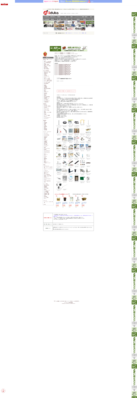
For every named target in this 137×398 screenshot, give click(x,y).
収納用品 (45, 186)
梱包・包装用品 (46, 185)
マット (45, 84)
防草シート (46, 154)
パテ (45, 60)
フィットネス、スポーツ (48, 81)
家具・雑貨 (46, 67)
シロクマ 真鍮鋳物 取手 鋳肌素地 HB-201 (63, 66)
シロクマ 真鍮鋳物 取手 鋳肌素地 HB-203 (63, 71)
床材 (45, 63)
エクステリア (46, 118)
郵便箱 (45, 85)
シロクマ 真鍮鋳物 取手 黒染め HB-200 (62, 65)
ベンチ (45, 77)
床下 (45, 121)
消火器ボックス (46, 98)
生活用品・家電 (46, 193)
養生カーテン (46, 172)
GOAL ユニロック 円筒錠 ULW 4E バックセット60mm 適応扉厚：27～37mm (82, 174)
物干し (45, 90)
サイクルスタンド (47, 150)
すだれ (45, 179)
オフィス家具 (46, 188)
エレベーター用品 (47, 79)
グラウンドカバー (47, 152)
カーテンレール (46, 171)
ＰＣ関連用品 (46, 191)
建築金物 (44, 103)
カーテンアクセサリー (47, 178)
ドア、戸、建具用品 (67, 52)
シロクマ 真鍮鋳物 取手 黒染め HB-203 (62, 72)
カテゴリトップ (57, 52)
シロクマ (76, 53)
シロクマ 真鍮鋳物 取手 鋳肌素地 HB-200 (63, 64)
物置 (45, 147)
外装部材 (45, 97)
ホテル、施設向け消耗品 (48, 80)
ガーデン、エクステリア (47, 131)
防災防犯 (45, 196)
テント (45, 155)
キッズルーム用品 (47, 82)
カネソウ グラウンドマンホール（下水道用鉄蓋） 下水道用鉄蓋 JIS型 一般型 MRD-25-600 (64, 125)
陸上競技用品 (46, 83)
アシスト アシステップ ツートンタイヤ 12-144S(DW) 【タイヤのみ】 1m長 (70, 166)
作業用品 (45, 66)
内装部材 (45, 107)
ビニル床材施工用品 (47, 62)
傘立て (45, 94)
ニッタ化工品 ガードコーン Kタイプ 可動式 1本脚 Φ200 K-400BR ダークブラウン (58, 134)
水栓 (45, 157)
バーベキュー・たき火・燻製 (48, 202)
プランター (46, 140)
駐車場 (45, 149)
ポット (45, 153)
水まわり (45, 156)
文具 (45, 195)
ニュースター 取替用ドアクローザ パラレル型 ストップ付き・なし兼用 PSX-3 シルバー (59, 181)
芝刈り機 (45, 144)
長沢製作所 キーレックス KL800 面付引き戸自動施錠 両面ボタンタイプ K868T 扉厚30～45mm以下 (70, 134)
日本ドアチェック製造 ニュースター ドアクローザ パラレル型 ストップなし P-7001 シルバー (64, 142)
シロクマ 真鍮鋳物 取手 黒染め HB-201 (62, 67)
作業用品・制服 (46, 194)
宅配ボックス (46, 91)
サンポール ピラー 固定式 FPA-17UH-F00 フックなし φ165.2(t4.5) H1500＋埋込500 (88, 125)
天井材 (45, 125)
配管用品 (45, 93)
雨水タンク (46, 143)
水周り (45, 138)
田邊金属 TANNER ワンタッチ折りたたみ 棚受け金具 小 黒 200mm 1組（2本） (76, 158)
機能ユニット (46, 161)
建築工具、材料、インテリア (47, 59)
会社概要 (57, 301)
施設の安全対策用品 (47, 88)
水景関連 (45, 142)
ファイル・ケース (47, 190)
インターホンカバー (47, 117)
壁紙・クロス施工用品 (47, 61)
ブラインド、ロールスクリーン (48, 169)
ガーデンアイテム (47, 148)
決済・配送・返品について (64, 301)
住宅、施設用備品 (46, 70)
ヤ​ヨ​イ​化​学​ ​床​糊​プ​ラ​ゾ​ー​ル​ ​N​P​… (84, 203)
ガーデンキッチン (47, 151)
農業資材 (45, 137)
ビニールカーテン (47, 100)
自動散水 (45, 141)
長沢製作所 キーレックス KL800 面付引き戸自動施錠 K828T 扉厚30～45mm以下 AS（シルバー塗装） (76, 134)
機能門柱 (45, 158)
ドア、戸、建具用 (47, 115)
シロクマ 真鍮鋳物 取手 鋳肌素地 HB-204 (63, 73)
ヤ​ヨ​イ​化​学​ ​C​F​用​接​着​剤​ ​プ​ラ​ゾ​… (58, 203)
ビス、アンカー (46, 108)
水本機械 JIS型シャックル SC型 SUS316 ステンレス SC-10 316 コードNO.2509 (58, 166)
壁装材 (45, 123)
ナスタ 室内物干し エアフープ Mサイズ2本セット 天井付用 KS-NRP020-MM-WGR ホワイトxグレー (82, 134)
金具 (45, 111)
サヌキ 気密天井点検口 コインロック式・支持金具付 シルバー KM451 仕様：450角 (88, 142)
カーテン (45, 177)
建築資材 (44, 120)
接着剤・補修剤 (46, 64)
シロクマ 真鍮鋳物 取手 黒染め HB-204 (62, 74)
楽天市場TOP (76, 301)
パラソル (45, 146)
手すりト (45, 116)
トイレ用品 (46, 99)
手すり (45, 89)
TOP (54, 301)
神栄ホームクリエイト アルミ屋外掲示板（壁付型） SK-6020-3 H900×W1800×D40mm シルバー (82, 181)
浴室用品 (45, 87)
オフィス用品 (45, 183)
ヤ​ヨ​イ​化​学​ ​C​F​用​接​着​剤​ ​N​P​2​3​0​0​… (64, 203)
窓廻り (44, 164)
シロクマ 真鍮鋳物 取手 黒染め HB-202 (62, 70)
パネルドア (46, 170)
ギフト (45, 198)
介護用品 (45, 86)
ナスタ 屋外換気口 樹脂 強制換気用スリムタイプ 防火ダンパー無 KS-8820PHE (58, 189)
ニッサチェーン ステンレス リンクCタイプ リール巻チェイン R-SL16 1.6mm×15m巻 (58, 158)
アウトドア (45, 200)
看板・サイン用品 (47, 78)
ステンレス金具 (46, 110)
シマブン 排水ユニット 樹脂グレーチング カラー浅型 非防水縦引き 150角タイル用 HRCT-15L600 (82, 166)
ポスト (45, 160)
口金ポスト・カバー (47, 162)
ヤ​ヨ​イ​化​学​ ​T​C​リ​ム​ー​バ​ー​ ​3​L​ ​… (71, 203)
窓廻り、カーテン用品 (47, 112)
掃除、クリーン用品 (47, 65)
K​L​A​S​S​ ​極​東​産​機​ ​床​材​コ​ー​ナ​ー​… (77, 203)
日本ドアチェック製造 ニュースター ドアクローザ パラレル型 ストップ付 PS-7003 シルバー (59, 142)
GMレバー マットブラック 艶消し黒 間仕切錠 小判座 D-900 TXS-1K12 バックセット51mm (70, 174)
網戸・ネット (46, 173)
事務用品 (45, 187)
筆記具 (45, 189)
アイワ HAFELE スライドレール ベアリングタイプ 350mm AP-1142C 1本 (70, 158)
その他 (44, 204)
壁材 (45, 124)
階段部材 (45, 128)
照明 (45, 139)
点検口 (45, 114)
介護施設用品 (46, 101)
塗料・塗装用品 (46, 68)
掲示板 (45, 95)
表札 (45, 159)
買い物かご (71, 301)
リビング (45, 92)
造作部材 (45, 129)
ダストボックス (46, 76)
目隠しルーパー (46, 176)
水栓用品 (45, 75)
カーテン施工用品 (47, 174)
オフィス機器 (46, 192)
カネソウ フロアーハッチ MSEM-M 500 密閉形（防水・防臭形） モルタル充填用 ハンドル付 (70, 125)
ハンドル (72, 52)
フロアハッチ (46, 109)
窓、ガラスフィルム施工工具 (48, 167)
